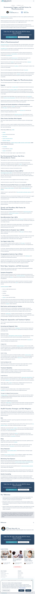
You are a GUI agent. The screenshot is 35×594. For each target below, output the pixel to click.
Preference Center (6, 590)
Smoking (4, 134)
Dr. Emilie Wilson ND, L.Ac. (14, 12)
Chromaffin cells (4, 48)
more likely (29, 96)
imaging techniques (20, 345)
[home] (6, 1)
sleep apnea (12, 446)
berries (16, 433)
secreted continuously (21, 275)
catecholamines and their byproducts (15, 335)
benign (12, 61)
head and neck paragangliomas (9, 97)
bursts (11, 277)
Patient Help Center (21, 578)
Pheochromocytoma (4, 16)
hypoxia (18, 73)
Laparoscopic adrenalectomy (27, 377)
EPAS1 (13, 106)
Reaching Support (20, 573)
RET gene (22, 231)
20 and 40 (26, 69)
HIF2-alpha (5, 107)
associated (13, 436)
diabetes (2, 189)
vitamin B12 (12, 429)
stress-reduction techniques (9, 454)
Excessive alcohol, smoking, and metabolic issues (24, 461)
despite (7, 303)
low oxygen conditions (13, 89)
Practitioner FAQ (3, 572)
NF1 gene (21, 219)
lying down (29, 339)
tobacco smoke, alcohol (9, 188)
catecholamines (14, 53)
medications (3, 390)
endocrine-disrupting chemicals (27, 465)
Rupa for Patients (20, 572)
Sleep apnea (5, 136)
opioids (11, 148)
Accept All (28, 590)
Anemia (4, 132)
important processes (18, 114)
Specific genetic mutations (14, 213)
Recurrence (20, 357)
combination (17, 328)
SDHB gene (27, 255)
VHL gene (23, 243)
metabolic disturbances (25, 188)
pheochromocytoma (27, 211)
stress (20, 164)
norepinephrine (9, 55)
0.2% (17, 282)
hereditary (16, 65)
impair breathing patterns (12, 450)
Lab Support (19, 574)
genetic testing (28, 354)
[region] (17, 587)
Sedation (4, 150)
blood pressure (15, 57)
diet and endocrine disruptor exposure (24, 192)
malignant (29, 61)
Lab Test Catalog (3, 574)
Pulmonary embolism (6, 140)
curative (10, 382)
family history (8, 313)
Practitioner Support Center (5, 573)
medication (7, 380)
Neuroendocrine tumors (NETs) (6, 172)
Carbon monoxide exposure (8, 138)
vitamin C (15, 427)
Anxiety (4, 297)
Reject (21, 590)
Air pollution (5, 146)
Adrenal (13, 5)
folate (8, 429)
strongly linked (15, 86)
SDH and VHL (22, 110)
